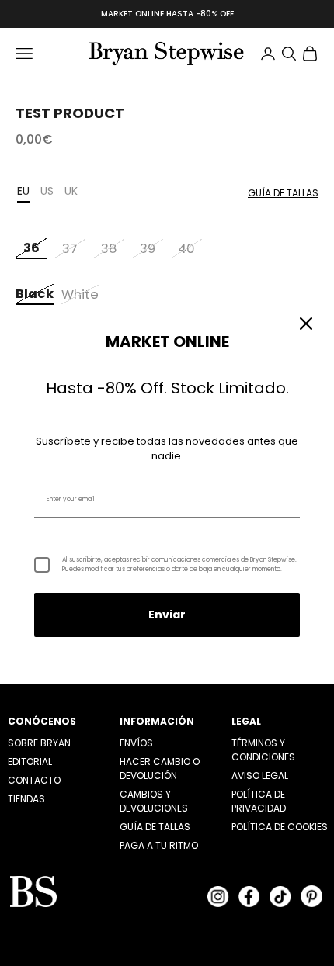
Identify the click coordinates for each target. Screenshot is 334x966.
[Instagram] (218, 896)
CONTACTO (34, 780)
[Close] (306, 323)
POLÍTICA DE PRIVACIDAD (258, 801)
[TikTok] (280, 896)
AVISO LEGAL (259, 775)
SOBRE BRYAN (39, 743)
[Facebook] (249, 896)
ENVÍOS (136, 743)
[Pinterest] (311, 896)
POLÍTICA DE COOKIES (279, 826)
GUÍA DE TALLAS (155, 826)
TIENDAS (26, 798)
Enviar (167, 614)
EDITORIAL (30, 761)
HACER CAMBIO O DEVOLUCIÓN (160, 768)
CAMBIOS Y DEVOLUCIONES (154, 801)
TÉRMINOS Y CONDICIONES (263, 749)
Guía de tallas (283, 192)
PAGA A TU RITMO (159, 845)
